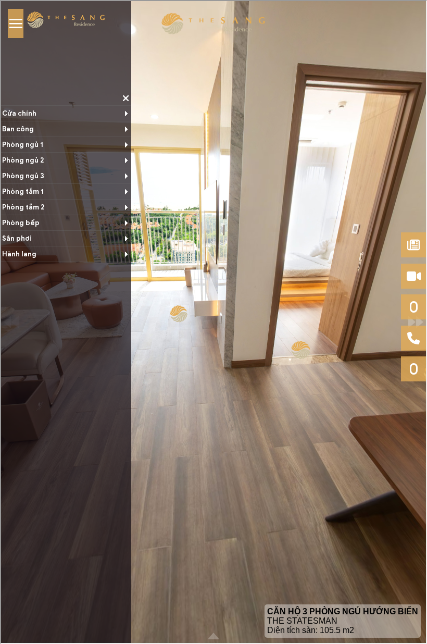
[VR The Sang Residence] (213, 24)
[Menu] (15, 23)
